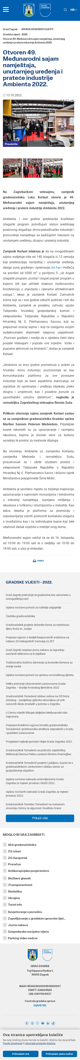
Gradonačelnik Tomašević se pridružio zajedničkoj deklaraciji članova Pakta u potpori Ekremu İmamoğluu (38, 752)
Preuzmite (11, 144)
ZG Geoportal (17, 858)
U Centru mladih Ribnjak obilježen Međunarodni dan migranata (37, 714)
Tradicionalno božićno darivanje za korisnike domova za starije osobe (39, 664)
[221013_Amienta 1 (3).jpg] (33, 168)
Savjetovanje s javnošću (25, 912)
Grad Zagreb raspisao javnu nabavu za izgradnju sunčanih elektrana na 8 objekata (35, 651)
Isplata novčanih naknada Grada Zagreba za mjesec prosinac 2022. (37, 793)
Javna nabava (18, 925)
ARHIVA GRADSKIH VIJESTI (37, 29)
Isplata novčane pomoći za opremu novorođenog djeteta (40, 675)
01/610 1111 (40, 1005)
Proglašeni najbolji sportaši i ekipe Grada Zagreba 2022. (39, 741)
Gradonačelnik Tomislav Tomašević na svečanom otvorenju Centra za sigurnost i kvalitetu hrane (35, 806)
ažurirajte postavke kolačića (40, 1043)
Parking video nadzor (23, 938)
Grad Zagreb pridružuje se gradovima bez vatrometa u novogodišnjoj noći (38, 596)
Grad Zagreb (10, 29)
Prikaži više (40, 818)
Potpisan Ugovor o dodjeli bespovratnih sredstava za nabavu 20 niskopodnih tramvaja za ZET (37, 639)
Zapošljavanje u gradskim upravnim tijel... (37, 918)
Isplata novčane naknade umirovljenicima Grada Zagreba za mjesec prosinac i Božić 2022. (35, 781)
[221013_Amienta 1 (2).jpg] (53, 168)
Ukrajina (14, 898)
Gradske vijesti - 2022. (15, 34)
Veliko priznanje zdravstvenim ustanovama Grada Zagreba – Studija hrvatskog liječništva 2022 (36, 685)
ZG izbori (14, 851)
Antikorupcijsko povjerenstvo (28, 870)
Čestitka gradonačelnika (20, 616)
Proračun (14, 864)
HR (72, 9)
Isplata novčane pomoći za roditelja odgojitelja (33, 607)
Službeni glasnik (19, 878)
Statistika (15, 891)
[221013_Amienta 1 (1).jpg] (12, 168)
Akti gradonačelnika (22, 844)
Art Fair (56, 267)
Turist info (15, 904)
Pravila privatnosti (12, 1043)
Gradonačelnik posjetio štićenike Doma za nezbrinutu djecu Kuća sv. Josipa (37, 626)
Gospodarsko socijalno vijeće (28, 931)
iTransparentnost (20, 885)
